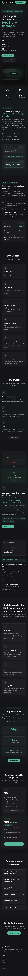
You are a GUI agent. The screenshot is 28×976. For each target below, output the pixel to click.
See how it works (8, 60)
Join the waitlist (20, 2)
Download (4, 962)
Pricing (3, 960)
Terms (3, 970)
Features (4, 958)
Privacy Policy (5, 968)
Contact (4, 972)
